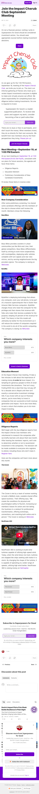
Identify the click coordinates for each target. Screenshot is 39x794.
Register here (7, 454)
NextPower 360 (7, 521)
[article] (19, 713)
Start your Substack (15, 788)
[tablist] (10, 678)
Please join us (25, 138)
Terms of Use (30, 766)
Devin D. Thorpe (13, 716)
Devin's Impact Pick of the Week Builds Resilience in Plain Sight (14, 708)
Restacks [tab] (14, 678)
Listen (35, 20)
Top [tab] (4, 702)
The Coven (5, 465)
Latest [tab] (9, 702)
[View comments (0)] (10, 25)
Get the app (27, 788)
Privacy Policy (20, 770)
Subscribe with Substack (21, 762)
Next (32, 664)
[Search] (35, 702)
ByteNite (4, 268)
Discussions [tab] (16, 702)
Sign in (35, 3)
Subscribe (28, 3)
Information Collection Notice (25, 768)
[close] (33, 725)
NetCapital (24, 568)
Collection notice (30, 785)
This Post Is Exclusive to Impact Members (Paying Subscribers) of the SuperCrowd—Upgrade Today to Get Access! (14, 713)
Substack (11, 792)
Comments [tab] (6, 678)
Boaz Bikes (5, 215)
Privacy (19, 785)
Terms (23, 785)
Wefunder (5, 265)
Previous (7, 664)
